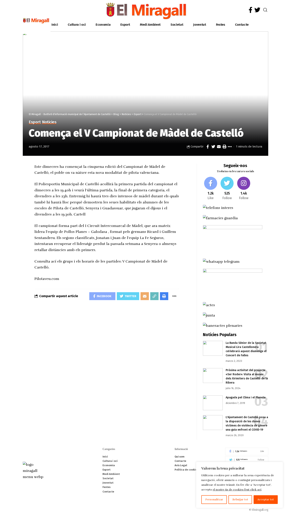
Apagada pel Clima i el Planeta (245, 397)
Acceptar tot (265, 499)
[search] (265, 10)
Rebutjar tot (240, 499)
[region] (239, 485)
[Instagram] (244, 189)
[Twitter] (257, 10)
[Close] (279, 465)
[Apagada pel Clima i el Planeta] (213, 402)
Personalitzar (214, 499)
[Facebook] (250, 10)
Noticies (49, 122)
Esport (35, 122)
